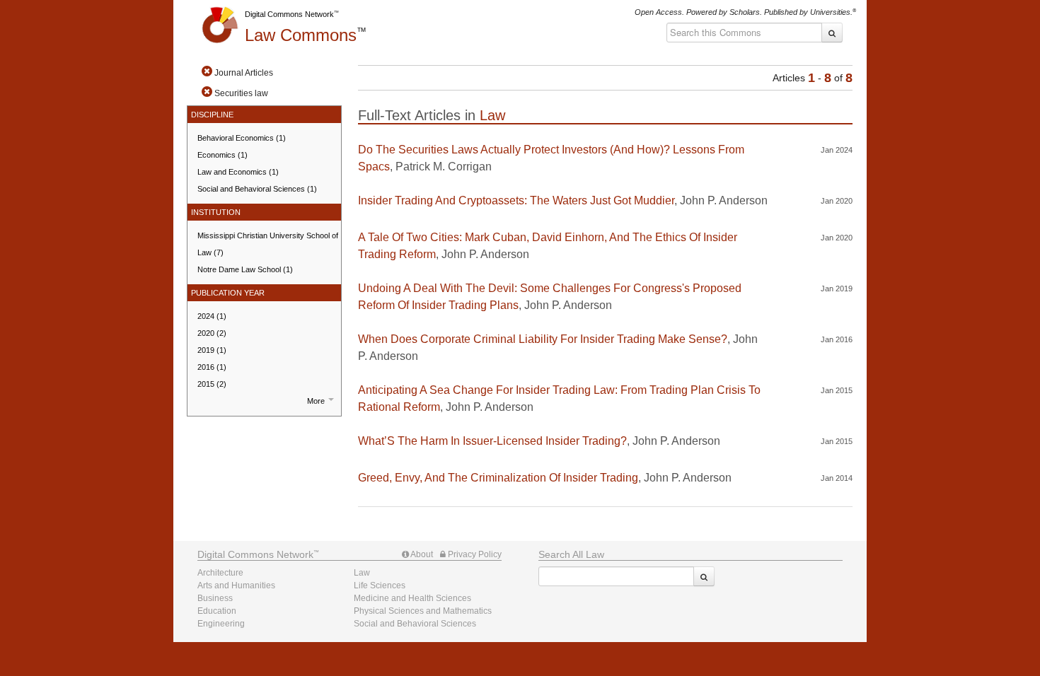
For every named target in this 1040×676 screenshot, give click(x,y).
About (421, 554)
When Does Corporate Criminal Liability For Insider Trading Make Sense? (542, 339)
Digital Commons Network (289, 14)
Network (255, 554)
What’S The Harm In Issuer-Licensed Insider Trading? (492, 441)
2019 (211, 350)
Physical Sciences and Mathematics (423, 611)
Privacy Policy (474, 554)
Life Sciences (379, 585)
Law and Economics (238, 172)
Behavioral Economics (241, 138)
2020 (211, 333)
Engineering (221, 624)
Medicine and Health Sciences (412, 598)
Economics (222, 155)
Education (216, 611)
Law (301, 35)
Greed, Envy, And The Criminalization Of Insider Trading (498, 478)
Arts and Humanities (236, 585)
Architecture (220, 573)
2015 (211, 384)
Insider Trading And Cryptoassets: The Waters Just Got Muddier (516, 200)
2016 (211, 367)
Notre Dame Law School (245, 269)
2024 (211, 316)
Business (215, 598)
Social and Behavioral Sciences (257, 189)
